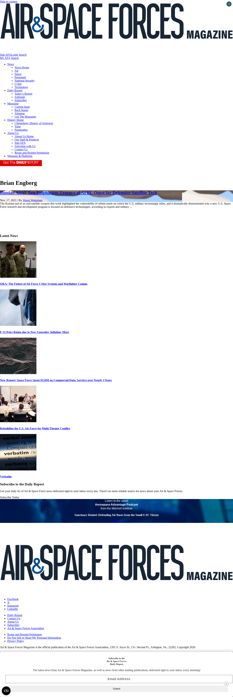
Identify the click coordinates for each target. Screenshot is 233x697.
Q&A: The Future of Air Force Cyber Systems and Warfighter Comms (43, 283)
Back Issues (21, 110)
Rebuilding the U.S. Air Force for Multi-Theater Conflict (35, 428)
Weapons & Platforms (19, 156)
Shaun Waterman (32, 200)
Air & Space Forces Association (25, 628)
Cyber (18, 83)
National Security (25, 80)
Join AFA (5, 54)
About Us (13, 133)
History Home (15, 119)
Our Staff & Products (27, 139)
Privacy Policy (15, 641)
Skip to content (8, 1)
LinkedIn (12, 608)
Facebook (13, 599)
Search (23, 54)
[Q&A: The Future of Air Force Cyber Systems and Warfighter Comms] (18, 276)
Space (18, 74)
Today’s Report (23, 93)
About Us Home (24, 136)
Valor (18, 126)
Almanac (20, 113)
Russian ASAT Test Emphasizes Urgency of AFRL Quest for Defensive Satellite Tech (78, 192)
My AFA (5, 58)
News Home (22, 67)
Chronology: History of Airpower (34, 123)
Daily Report (14, 90)
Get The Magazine (25, 116)
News (10, 64)
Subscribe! (21, 100)
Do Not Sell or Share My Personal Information (34, 637)
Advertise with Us (25, 146)
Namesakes (21, 129)
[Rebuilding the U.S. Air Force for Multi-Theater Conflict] (18, 421)
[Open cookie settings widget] (6, 690)
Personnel (20, 77)
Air (16, 70)
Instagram (13, 605)
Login (14, 54)
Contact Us (21, 149)
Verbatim (6, 476)
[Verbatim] (18, 469)
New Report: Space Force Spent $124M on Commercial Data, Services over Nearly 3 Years (56, 380)
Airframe (20, 97)
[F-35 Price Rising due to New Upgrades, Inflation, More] (18, 324)
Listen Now (116, 521)
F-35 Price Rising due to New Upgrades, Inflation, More (34, 332)
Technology (21, 87)
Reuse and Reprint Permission (32, 152)
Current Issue (22, 106)
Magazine (13, 103)
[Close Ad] (226, 684)
